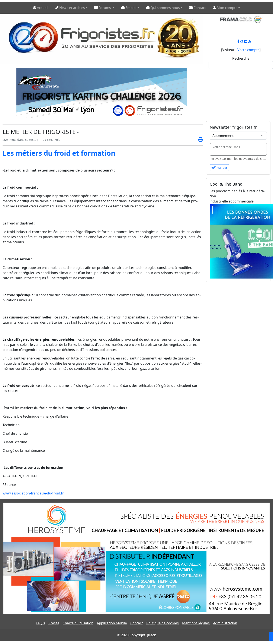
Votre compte (248, 49)
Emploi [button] (130, 7)
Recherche (240, 58)
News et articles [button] (71, 7)
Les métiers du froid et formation (59, 153)
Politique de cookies (162, 623)
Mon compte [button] (226, 7)
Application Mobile (112, 623)
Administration (225, 623)
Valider (222, 168)
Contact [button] (199, 7)
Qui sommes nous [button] (165, 7)
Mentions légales (196, 623)
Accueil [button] (42, 7)
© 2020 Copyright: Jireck (136, 635)
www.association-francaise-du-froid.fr (33, 493)
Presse (53, 623)
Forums (105, 7)
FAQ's (40, 623)
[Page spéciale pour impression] (199, 139)
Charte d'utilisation (78, 623)
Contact (136, 623)
